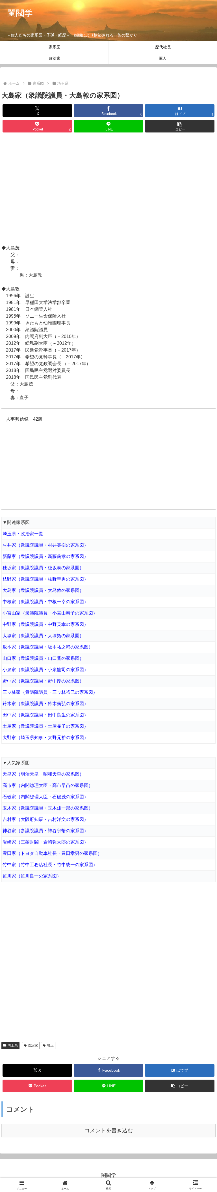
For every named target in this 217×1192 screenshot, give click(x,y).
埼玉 (50, 1045)
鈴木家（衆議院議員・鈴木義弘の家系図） (45, 703)
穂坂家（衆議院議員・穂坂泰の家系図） (43, 567)
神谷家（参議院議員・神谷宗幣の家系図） (45, 830)
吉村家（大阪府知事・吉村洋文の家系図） (45, 819)
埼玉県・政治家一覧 (23, 533)
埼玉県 (13, 1045)
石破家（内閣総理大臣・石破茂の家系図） (45, 796)
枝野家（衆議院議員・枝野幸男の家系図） (45, 579)
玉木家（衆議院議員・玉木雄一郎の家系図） (48, 808)
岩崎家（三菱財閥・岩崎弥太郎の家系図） (45, 842)
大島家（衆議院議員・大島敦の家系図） (43, 590)
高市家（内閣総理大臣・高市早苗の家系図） (48, 785)
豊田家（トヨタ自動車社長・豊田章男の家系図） (52, 853)
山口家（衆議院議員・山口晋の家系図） (43, 658)
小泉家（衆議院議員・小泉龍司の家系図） (45, 669)
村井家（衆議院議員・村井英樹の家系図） (45, 545)
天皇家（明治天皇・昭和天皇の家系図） (43, 774)
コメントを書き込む (108, 1130)
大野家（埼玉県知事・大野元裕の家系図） (45, 737)
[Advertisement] (108, 189)
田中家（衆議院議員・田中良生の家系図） (45, 714)
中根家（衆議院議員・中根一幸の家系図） (45, 601)
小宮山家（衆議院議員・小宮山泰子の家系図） (50, 613)
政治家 (33, 1045)
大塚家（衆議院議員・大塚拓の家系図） (43, 635)
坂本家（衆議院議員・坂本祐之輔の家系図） (48, 647)
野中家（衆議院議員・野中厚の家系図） (43, 681)
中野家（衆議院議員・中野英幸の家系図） (45, 624)
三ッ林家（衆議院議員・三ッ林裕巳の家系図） (50, 692)
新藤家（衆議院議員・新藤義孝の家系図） (45, 556)
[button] (179, 126)
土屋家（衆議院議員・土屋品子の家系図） (45, 726)
